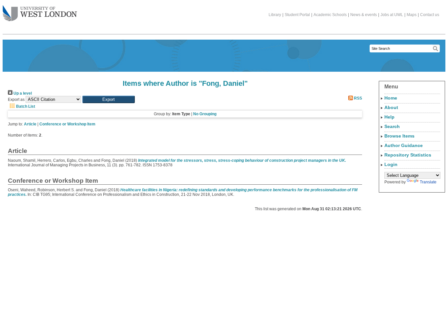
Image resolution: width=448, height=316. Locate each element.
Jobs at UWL (391, 14)
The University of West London (39, 14)
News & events (363, 14)
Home (390, 98)
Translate (428, 182)
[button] (108, 99)
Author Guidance (403, 145)
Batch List (25, 106)
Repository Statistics (407, 155)
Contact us (429, 14)
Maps (412, 14)
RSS (357, 98)
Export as (16, 99)
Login (390, 164)
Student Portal (297, 14)
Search (392, 126)
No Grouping (204, 114)
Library (275, 14)
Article (30, 124)
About (391, 107)
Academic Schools (330, 14)
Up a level (22, 93)
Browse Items (399, 136)
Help (389, 117)
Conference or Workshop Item (67, 124)
